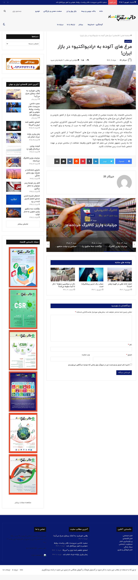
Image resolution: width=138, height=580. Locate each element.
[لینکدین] (96, 161)
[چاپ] (57, 161)
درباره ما (60, 24)
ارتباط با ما (71, 24)
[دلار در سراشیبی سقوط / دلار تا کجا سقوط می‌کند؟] (63, 274)
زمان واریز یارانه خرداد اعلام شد (75, 554)
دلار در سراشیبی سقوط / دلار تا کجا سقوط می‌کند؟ (63, 285)
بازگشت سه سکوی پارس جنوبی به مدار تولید (32, 212)
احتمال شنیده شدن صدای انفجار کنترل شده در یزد (32, 199)
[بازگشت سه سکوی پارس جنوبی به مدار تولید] (13, 213)
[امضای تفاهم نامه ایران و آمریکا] (13, 126)
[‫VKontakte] (70, 161)
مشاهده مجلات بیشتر (23, 502)
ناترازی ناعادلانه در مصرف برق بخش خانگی (32, 173)
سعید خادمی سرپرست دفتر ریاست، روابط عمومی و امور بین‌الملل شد (34, 109)
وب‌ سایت (86, 355)
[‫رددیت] (76, 161)
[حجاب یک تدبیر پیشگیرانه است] (91, 274)
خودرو (37, 11)
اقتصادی (116, 35)
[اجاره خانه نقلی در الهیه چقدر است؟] (119, 274)
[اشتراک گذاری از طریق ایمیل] (63, 161)
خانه (101, 11)
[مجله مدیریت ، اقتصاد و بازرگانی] (121, 18)
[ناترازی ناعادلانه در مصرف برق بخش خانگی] (13, 174)
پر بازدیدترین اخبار (126, 541)
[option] (91, 225)
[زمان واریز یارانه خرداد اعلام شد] (13, 138)
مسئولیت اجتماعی (125, 544)
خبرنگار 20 (123, 60)
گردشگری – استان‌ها (95, 24)
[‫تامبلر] (89, 161)
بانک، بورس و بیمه (88, 11)
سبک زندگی (128, 547)
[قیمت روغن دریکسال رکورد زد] (13, 150)
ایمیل (129, 355)
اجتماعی (91, 215)
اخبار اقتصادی (127, 538)
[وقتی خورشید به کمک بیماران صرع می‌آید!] (13, 94)
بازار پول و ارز (71, 11)
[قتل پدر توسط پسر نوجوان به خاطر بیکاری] (13, 187)
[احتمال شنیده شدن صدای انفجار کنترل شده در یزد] (13, 200)
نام (130, 345)
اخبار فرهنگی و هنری (125, 550)
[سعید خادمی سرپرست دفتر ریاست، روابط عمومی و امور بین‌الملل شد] (13, 107)
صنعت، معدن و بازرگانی (52, 11)
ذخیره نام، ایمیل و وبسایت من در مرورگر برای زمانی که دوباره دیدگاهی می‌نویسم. (99, 365)
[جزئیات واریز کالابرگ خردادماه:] (13, 162)
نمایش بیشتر (23, 224)
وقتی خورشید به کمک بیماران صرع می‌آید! (32, 93)
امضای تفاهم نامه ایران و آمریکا (95, 2)
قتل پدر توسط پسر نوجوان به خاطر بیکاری (32, 186)
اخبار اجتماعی (127, 536)
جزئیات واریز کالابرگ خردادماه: (91, 225)
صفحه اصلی (125, 35)
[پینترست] (83, 161)
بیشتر (81, 24)
